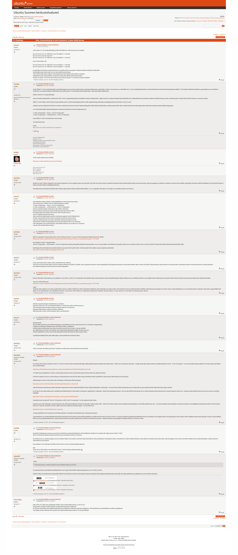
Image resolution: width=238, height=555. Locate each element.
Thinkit (16, 84)
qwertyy (17, 178)
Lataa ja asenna (190, 18)
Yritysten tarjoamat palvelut (217, 18)
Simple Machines (125, 536)
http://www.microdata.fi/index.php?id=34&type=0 (47, 127)
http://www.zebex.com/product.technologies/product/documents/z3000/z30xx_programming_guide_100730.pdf (66, 283)
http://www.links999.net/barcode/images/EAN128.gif (48, 250)
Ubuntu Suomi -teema (107, 540)
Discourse (198, 21)
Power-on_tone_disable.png (41, 485)
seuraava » (223, 34)
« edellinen (216, 34)
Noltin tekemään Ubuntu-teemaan (127, 540)
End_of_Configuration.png (41, 489)
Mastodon (210, 21)
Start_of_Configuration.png (41, 480)
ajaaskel (17, 355)
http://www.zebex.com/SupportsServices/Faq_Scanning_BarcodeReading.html (55, 396)
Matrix (215, 21)
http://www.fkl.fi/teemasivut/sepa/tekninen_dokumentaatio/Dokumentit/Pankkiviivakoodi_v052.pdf (61, 369)
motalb (16, 428)
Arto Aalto (18, 499)
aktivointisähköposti (22, 18)
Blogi (207, 18)
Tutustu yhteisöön (200, 18)
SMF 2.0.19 (111, 536)
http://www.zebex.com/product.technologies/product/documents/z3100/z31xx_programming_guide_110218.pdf (66, 239)
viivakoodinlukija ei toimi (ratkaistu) (47, 45)
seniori (16, 45)
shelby (16, 152)
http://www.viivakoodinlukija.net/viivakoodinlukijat (47, 161)
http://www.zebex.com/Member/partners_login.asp (48, 409)
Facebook (204, 21)
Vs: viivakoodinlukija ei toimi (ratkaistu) (48, 317)
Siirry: (212, 526)
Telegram (220, 21)
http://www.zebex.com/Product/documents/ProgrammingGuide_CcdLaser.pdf (55, 384)
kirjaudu (33, 16)
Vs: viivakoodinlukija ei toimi (45, 84)
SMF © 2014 (117, 536)
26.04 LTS (182, 18)
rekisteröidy (40, 16)
